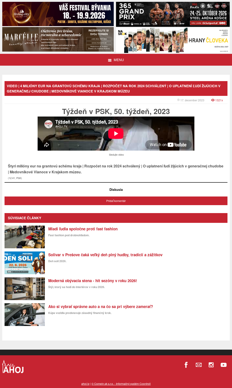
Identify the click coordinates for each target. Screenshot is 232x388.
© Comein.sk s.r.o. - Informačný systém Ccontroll (121, 384)
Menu (119, 59)
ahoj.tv (85, 384)
